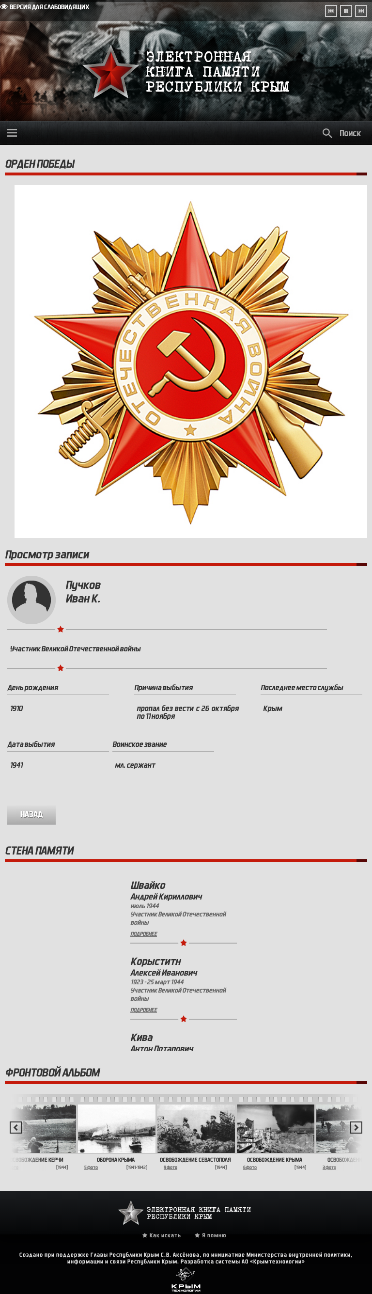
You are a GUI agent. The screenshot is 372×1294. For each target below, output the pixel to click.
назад (31, 814)
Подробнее (143, 934)
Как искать (165, 1235)
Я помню (214, 1235)
